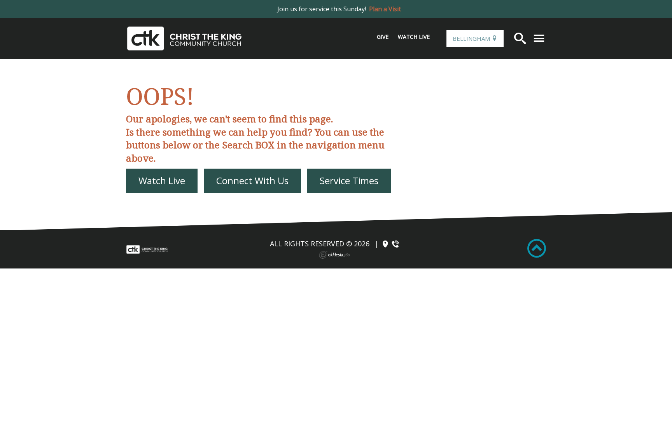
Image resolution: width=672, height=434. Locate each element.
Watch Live (414, 36)
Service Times (349, 180)
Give (382, 36)
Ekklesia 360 (334, 255)
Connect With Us (252, 180)
